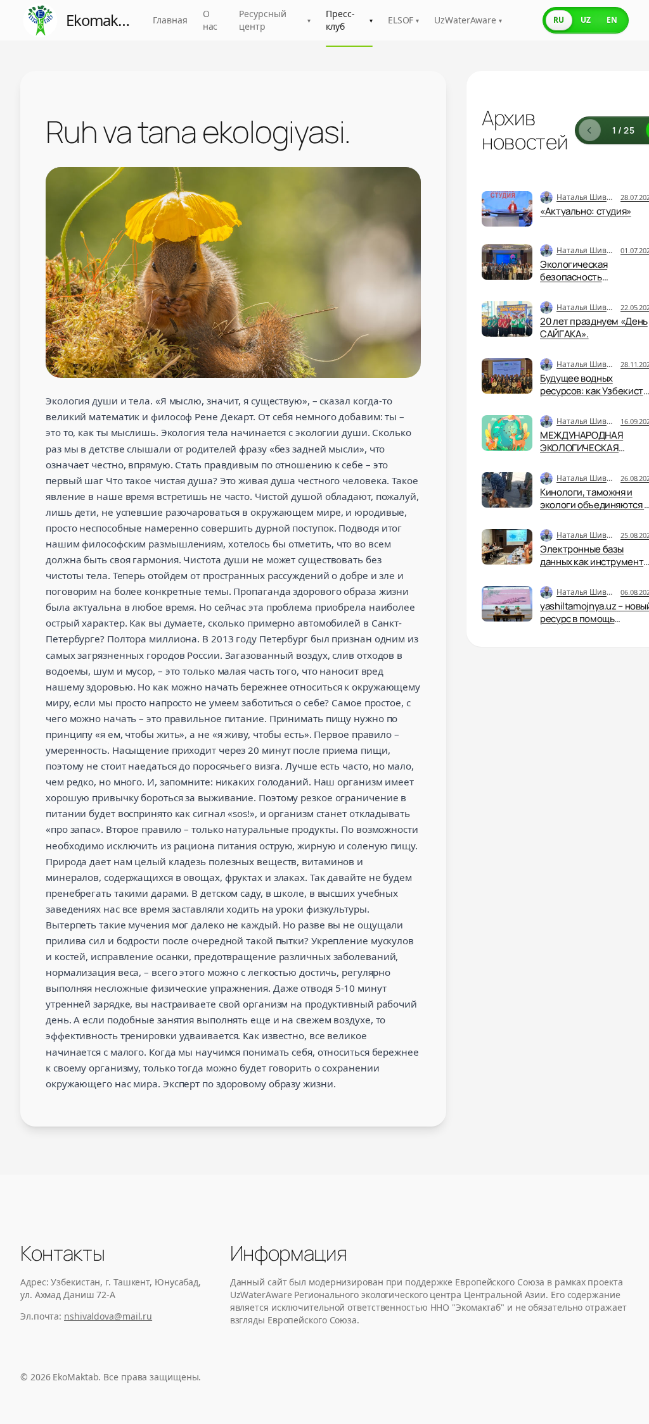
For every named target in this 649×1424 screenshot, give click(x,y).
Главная (170, 20)
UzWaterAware (468, 20)
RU (558, 20)
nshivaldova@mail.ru (108, 1316)
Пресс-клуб (349, 20)
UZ (586, 20)
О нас (210, 20)
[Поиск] (521, 20)
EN (612, 20)
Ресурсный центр (275, 20)
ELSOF (403, 20)
